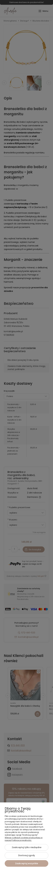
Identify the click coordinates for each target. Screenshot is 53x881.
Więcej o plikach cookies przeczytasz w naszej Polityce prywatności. (24, 839)
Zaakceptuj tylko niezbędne (26, 847)
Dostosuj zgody (26, 855)
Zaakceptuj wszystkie (26, 863)
